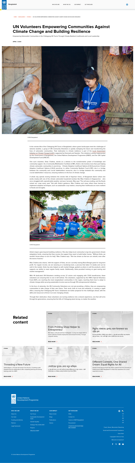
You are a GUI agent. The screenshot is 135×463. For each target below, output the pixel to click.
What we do (66, 4)
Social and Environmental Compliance (113, 430)
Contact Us (71, 417)
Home (15, 16)
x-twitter (116, 444)
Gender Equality (34, 422)
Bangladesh (12, 4)
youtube (123, 444)
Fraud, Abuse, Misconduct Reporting (114, 427)
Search (130, 5)
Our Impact (77, 4)
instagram (119, 444)
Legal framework (15, 426)
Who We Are (55, 4)
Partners (13, 423)
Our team (13, 417)
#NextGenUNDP (34, 431)
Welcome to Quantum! (118, 440)
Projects (32, 428)
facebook (112, 444)
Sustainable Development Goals (37, 418)
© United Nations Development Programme (23, 454)
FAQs (69, 414)
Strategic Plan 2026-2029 (37, 425)
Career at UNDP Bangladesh (76, 420)
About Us (13, 414)
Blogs (50, 417)
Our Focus (33, 414)
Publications (52, 420)
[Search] (123, 417)
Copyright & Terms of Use (117, 437)
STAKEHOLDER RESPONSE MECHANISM (75, 427)
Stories (29, 16)
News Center (52, 414)
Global (127, 5)
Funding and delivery (17, 420)
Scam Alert (121, 433)
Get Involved (89, 4)
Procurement (71, 423)
